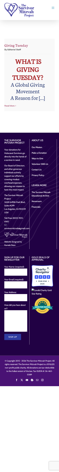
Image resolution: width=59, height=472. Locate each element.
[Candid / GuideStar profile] (42, 292)
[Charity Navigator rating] (42, 276)
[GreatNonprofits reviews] (42, 305)
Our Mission (37, 147)
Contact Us (37, 169)
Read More (9, 105)
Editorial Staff (14, 49)
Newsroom (37, 201)
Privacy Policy (38, 175)
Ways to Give (37, 158)
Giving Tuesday (16, 45)
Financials (36, 207)
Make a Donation (39, 153)
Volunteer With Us (40, 164)
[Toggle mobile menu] (53, 7)
